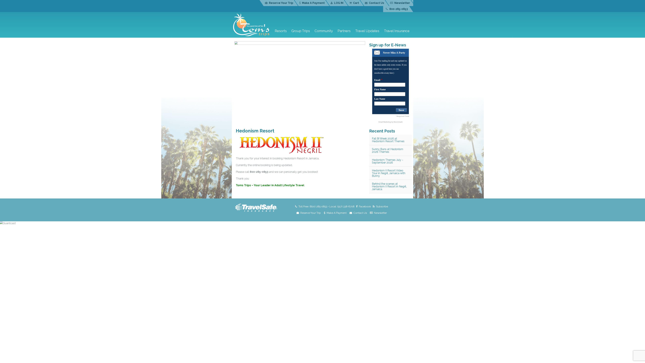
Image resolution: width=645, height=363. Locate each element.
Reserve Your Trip (281, 3)
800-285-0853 (398, 9)
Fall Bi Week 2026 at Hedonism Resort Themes (388, 140)
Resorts (281, 31)
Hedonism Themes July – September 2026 (387, 161)
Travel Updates (367, 31)
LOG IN (338, 3)
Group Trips (300, 31)
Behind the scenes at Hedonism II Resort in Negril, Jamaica (389, 186)
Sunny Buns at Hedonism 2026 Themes (387, 150)
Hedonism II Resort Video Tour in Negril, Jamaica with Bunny (388, 173)
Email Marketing (385, 122)
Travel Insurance (397, 31)
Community (324, 31)
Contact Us (376, 3)
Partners (344, 31)
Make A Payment (313, 3)
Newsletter (402, 3)
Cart (356, 3)
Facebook (365, 206)
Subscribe (382, 206)
